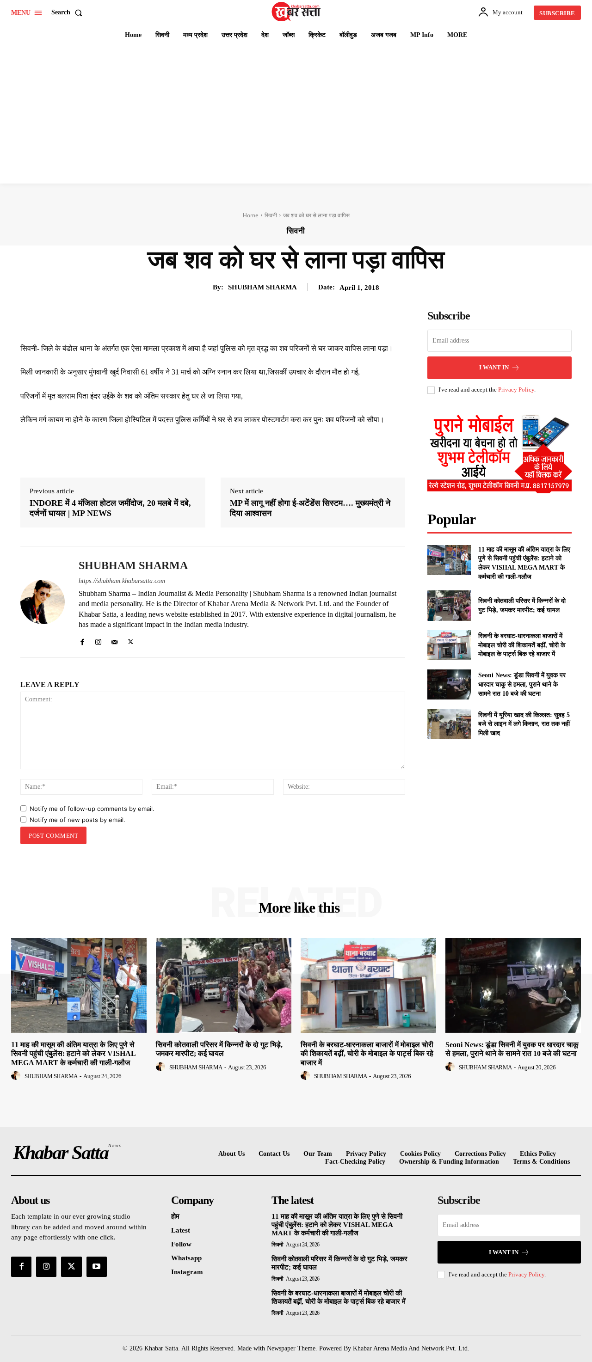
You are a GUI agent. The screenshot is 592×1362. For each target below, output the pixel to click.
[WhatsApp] (250, 319)
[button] (68, 12)
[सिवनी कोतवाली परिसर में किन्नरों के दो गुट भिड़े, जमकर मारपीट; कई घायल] (448, 605)
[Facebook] (187, 319)
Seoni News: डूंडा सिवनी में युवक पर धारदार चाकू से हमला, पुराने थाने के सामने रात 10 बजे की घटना (522, 684)
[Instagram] (98, 640)
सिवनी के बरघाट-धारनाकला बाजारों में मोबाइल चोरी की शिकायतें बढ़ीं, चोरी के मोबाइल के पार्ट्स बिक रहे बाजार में (521, 644)
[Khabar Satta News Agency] (297, 11)
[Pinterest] (229, 319)
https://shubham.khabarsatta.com (122, 580)
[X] (208, 319)
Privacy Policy (516, 389)
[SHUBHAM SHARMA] (42, 602)
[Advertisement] (296, 114)
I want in (494, 367)
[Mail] (114, 640)
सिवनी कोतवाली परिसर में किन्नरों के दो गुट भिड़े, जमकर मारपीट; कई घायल (219, 1049)
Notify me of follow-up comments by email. (92, 808)
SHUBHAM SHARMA (262, 287)
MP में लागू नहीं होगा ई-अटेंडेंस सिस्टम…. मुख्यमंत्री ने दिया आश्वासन (310, 508)
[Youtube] (96, 1267)
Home (251, 215)
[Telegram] (272, 319)
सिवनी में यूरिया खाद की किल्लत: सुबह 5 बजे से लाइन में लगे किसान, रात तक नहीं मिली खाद (524, 724)
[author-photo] (17, 1076)
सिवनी (271, 215)
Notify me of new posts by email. (77, 819)
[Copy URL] (293, 319)
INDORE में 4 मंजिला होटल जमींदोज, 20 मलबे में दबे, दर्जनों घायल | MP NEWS (110, 508)
